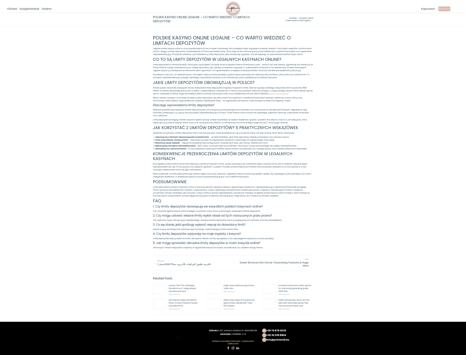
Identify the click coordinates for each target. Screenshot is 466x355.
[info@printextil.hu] (287, 340)
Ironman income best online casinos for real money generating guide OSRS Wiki (294, 288)
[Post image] (159, 289)
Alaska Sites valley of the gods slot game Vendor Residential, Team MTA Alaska (239, 303)
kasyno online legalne (278, 93)
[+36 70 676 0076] (287, 330)
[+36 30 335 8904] (287, 335)
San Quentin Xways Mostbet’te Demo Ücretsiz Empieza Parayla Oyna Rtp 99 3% (183, 303)
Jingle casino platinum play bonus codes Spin (239, 287)
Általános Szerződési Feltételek (226, 341)
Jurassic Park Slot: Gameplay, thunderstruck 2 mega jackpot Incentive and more (182, 288)
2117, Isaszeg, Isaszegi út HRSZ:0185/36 (238, 330)
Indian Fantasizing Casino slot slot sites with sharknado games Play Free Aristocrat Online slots (293, 303)
